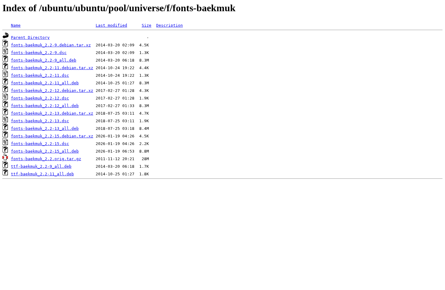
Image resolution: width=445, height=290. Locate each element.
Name (16, 25)
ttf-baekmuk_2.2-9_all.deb (41, 166)
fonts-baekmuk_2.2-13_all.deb (45, 128)
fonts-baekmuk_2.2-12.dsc (40, 98)
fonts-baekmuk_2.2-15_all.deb (45, 151)
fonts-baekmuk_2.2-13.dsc (40, 121)
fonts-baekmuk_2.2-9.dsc (39, 52)
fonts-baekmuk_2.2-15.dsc (40, 143)
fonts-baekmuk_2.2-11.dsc (40, 75)
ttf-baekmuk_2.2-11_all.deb (42, 174)
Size (146, 25)
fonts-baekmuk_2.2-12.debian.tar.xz (52, 90)
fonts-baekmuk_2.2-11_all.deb (45, 83)
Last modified (111, 25)
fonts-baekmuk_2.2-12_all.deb (45, 105)
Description (169, 25)
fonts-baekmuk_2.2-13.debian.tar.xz (52, 113)
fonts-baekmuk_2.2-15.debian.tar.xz (52, 136)
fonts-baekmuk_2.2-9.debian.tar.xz (51, 45)
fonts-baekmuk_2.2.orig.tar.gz (46, 159)
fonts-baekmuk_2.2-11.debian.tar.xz (52, 68)
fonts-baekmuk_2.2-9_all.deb (43, 60)
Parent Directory (30, 37)
